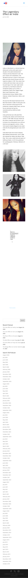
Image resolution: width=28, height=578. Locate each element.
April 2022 (5, 465)
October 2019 (6, 535)
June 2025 (5, 388)
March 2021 (6, 494)
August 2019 (6, 540)
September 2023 (7, 436)
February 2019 (6, 554)
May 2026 (5, 362)
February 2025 (6, 398)
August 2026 (6, 355)
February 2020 (6, 525)
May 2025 (5, 391)
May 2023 (5, 441)
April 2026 (5, 364)
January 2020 (6, 528)
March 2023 (6, 446)
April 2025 (5, 393)
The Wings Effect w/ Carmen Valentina (13, 347)
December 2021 (7, 472)
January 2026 (6, 372)
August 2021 (6, 482)
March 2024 (6, 424)
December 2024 (7, 403)
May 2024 (5, 420)
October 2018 (6, 564)
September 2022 (7, 460)
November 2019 (7, 532)
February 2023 (6, 448)
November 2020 (7, 504)
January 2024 (6, 427)
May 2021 (5, 489)
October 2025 (6, 379)
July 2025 (5, 386)
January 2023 (6, 451)
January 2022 (6, 470)
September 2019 (7, 537)
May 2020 (5, 518)
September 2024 (7, 410)
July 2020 (5, 513)
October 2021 (6, 477)
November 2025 (7, 376)
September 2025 (7, 381)
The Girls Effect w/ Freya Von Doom (12, 342)
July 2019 (5, 542)
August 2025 (6, 384)
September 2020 (7, 508)
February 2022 (6, 468)
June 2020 (5, 516)
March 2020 (6, 523)
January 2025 (6, 400)
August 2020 (6, 511)
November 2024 (7, 405)
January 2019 (6, 556)
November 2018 (7, 561)
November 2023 (7, 432)
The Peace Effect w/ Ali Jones (10, 336)
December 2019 (7, 530)
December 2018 (7, 559)
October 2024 (6, 408)
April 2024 (5, 422)
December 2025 (7, 374)
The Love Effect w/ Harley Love (10, 327)
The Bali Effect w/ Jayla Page (10, 340)
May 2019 (5, 547)
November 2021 (7, 475)
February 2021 (6, 496)
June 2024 (5, 417)
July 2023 (5, 439)
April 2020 (5, 520)
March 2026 (6, 367)
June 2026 (5, 360)
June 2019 (5, 544)
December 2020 (7, 501)
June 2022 (5, 463)
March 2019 (6, 552)
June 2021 (5, 487)
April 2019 (5, 549)
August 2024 (6, 412)
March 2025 (6, 396)
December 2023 (7, 429)
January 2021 (6, 499)
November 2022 (7, 456)
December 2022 (7, 453)
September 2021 (7, 480)
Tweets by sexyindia (12, 307)
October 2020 (6, 506)
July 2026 (5, 357)
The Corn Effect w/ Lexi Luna (10, 331)
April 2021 (5, 492)
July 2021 (5, 484)
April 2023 (5, 444)
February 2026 (6, 369)
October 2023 (6, 434)
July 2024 (5, 415)
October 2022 (6, 458)
